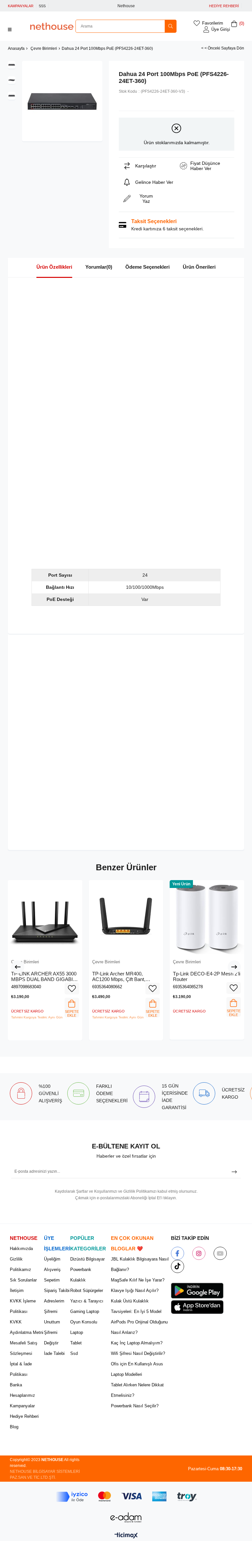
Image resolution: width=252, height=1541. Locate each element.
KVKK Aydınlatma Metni (26, 1327)
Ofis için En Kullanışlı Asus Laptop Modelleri (137, 1369)
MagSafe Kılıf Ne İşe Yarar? (137, 1280)
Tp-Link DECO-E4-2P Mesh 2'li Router (206, 976)
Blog (14, 1426)
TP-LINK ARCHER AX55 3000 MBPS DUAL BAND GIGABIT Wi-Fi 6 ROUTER (43, 976)
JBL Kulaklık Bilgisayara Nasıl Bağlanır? (140, 1264)
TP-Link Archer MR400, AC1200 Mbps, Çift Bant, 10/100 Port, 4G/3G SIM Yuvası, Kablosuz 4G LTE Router (119, 976)
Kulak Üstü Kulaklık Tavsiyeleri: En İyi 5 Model (136, 1306)
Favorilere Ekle (72, 988)
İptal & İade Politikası (21, 1369)
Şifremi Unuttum (52, 1316)
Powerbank (80, 1269)
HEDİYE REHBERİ (224, 6)
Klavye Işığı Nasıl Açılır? (134, 1290)
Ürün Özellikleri (54, 267)
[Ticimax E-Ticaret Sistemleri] (126, 1535)
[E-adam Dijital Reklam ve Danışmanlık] (126, 1517)
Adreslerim (54, 1301)
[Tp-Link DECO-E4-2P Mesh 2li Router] (207, 917)
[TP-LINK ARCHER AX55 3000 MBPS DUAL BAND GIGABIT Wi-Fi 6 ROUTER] (45, 917)
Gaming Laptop (84, 1311)
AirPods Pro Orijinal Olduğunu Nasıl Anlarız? (139, 1327)
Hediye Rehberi (24, 1416)
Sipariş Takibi (57, 1290)
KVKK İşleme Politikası (23, 1306)
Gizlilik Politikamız (20, 1264)
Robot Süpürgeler (86, 1290)
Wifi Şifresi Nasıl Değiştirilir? (138, 1353)
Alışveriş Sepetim (52, 1274)
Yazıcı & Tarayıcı (86, 1301)
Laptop (76, 1332)
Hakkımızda (21, 1248)
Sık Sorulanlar (23, 1280)
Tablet (76, 1342)
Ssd (74, 1353)
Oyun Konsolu (83, 1321)
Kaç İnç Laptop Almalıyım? (136, 1342)
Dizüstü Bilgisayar (87, 1259)
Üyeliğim (52, 1259)
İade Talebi (54, 1353)
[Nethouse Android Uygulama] (197, 1291)
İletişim (17, 1290)
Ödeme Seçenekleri (147, 267)
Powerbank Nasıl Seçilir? (134, 1405)
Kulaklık (78, 1280)
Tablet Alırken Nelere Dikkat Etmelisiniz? (137, 1390)
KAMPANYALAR (20, 6)
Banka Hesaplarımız (22, 1390)
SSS (42, 6)
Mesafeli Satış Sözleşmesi (23, 1348)
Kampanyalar (22, 1405)
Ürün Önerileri (199, 267)
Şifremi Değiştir (51, 1337)
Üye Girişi (220, 29)
